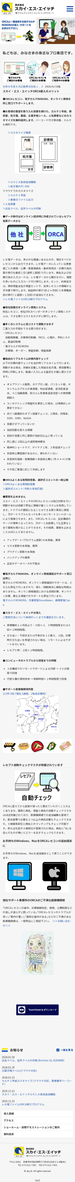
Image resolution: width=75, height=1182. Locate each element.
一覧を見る (66, 1050)
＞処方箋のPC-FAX (18, 186)
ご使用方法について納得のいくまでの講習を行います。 (34, 617)
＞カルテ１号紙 (17, 195)
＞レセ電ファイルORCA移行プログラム (25, 299)
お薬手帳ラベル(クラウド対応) (19, 1070)
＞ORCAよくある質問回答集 (19, 484)
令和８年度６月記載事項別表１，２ (23, 86)
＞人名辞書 (9, 204)
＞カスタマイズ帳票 (19, 132)
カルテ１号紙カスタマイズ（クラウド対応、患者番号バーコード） (37, 1082)
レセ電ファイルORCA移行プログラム (23, 1104)
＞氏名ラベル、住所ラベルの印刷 (22, 208)
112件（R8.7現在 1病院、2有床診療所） (24, 693)
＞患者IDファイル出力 (20, 199)
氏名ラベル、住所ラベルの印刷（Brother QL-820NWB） (33, 1060)
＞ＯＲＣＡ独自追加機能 (22, 182)
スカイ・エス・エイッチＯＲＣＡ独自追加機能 (28, 1094)
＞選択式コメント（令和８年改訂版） (23, 488)
